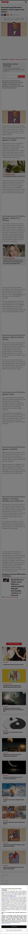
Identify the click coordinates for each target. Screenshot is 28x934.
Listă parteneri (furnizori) (5, 923)
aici (15, 904)
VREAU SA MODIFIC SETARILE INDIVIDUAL (14, 930)
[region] (14, 909)
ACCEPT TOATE (14, 926)
